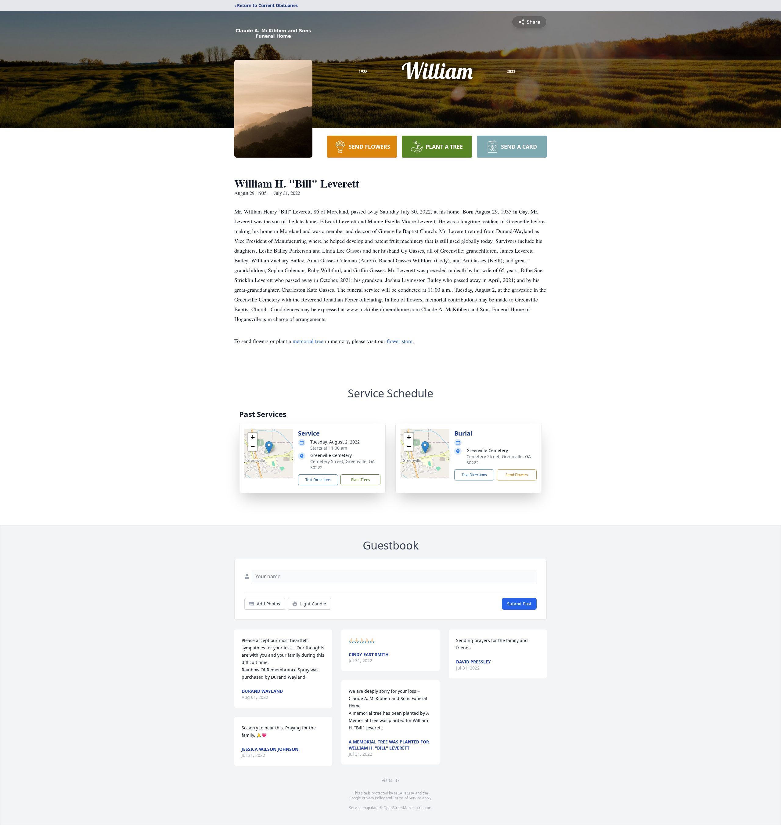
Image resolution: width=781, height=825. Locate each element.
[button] (269, 447)
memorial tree (308, 341)
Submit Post (519, 604)
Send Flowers (517, 474)
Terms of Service (407, 798)
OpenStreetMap (397, 807)
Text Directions (318, 479)
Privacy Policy (373, 798)
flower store (399, 341)
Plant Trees (360, 479)
